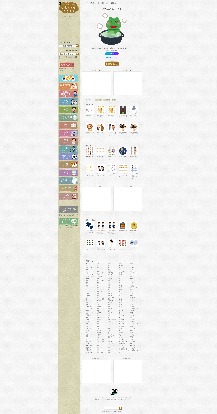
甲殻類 (87, 330)
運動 (109, 284)
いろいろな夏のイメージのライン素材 (123, 175)
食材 (98, 293)
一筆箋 (132, 349)
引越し (110, 306)
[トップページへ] (68, 13)
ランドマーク (123, 297)
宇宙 (98, 315)
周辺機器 (132, 310)
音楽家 (99, 334)
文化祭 (99, 323)
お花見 (99, 328)
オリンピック (89, 308)
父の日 (132, 336)
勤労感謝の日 (123, 349)
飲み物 (110, 274)
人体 (131, 282)
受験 (87, 284)
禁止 (131, 334)
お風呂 (110, 293)
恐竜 (120, 334)
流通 (120, 314)
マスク (99, 295)
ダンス (87, 310)
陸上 (131, 343)
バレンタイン (123, 315)
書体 (109, 351)
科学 (131, 284)
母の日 (132, 338)
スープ (110, 332)
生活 (113, 100)
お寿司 (110, 308)
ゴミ (98, 304)
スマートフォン (112, 276)
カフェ (132, 314)
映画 (120, 302)
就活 (120, 289)
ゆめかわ (132, 345)
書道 (109, 338)
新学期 (99, 332)
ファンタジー (134, 288)
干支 (131, 293)
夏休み (110, 299)
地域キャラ (89, 334)
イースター (111, 349)
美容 (98, 288)
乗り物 (110, 278)
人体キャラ (89, 328)
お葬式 (99, 312)
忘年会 (110, 334)
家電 (109, 271)
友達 (109, 280)
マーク (132, 273)
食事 (98, 278)
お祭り (132, 301)
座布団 (110, 302)
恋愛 (98, 284)
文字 (131, 271)
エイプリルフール (135, 351)
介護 (87, 297)
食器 (120, 301)
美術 (98, 286)
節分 (87, 339)
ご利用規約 (104, 402)
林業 (98, 336)
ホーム (86, 3)
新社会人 (88, 321)
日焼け (121, 338)
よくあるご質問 (105, 3)
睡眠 (120, 286)
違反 (120, 267)
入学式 (121, 332)
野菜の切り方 (89, 345)
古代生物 (121, 323)
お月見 (110, 347)
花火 (120, 330)
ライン (110, 323)
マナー (87, 278)
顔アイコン (100, 349)
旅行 (131, 269)
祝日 (87, 338)
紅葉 (87, 336)
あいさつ (121, 326)
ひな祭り (99, 347)
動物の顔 (88, 341)
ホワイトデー (112, 343)
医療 (98, 267)
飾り (98, 308)
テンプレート (100, 301)
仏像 (109, 330)
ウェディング (112, 297)
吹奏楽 (99, 317)
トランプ (88, 351)
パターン (121, 347)
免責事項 (120, 402)
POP (120, 308)
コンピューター (90, 276)
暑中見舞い (122, 343)
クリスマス (133, 299)
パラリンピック (101, 341)
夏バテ (99, 319)
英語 (109, 315)
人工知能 (99, 330)
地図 (120, 328)
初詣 (131, 330)
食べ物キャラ (134, 308)
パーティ (99, 276)
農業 (120, 306)
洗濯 (109, 321)
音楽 (98, 274)
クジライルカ (100, 339)
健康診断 (121, 319)
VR (120, 336)
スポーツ (99, 269)
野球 (87, 317)
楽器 (109, 304)
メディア (110, 301)
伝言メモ (88, 349)
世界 (120, 288)
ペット (87, 288)
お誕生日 (88, 315)
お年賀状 (88, 295)
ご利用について (94, 3)
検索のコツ (73, 68)
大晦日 (110, 341)
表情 (87, 286)
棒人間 (121, 310)
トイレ (110, 317)
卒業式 (87, 319)
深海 (87, 326)
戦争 (109, 288)
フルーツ (121, 293)
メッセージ (133, 302)
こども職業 (133, 328)
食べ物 (132, 267)
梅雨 (109, 310)
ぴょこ (87, 323)
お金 (98, 265)
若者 (120, 278)
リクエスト (89, 263)
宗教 (131, 304)
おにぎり (132, 341)
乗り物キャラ (123, 341)
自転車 (132, 306)
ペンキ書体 (89, 352)
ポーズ (132, 263)
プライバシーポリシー (112, 402)
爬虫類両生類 (112, 319)
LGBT (109, 339)
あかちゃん (100, 291)
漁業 (98, 326)
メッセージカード (124, 351)
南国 (98, 297)
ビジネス (107, 100)
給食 (131, 332)
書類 (120, 299)
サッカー (132, 315)
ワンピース (111, 345)
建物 (109, 269)
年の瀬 (87, 332)
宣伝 (109, 352)
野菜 (109, 282)
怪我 (87, 301)
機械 (120, 273)
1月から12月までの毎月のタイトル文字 (112, 158)
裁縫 (131, 326)
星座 (98, 345)
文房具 (87, 293)
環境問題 (132, 297)
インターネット (101, 280)
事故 (109, 267)
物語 (131, 295)
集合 (131, 312)
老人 (131, 276)
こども (99, 263)
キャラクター (123, 271)
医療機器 (110, 273)
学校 (131, 265)
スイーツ (121, 269)
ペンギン (121, 339)
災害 (98, 282)
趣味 (87, 269)
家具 (120, 276)
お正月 (121, 282)
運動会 (87, 314)
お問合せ (113, 3)
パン (120, 304)
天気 (98, 321)
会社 (87, 265)
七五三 (99, 351)
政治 (87, 302)
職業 (109, 263)
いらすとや (109, 411)
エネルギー (89, 306)
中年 (98, 302)
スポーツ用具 (100, 299)
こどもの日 (111, 336)
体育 (98, 310)
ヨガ (131, 339)
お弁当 (132, 321)
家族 (98, 271)
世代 (109, 328)
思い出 (110, 312)
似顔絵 (132, 286)
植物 (109, 291)
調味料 (110, 295)
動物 (131, 278)
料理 (87, 273)
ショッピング (89, 274)
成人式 (121, 345)
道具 (109, 265)
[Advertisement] (68, 28)
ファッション (89, 267)
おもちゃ (88, 271)
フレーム (132, 319)
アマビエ (132, 347)
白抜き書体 (100, 352)
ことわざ (99, 100)
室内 (109, 314)
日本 (120, 274)
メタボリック (89, 312)
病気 (120, 263)
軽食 (87, 282)
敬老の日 (88, 347)
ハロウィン (122, 321)
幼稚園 (99, 306)
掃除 (109, 286)
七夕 (98, 343)
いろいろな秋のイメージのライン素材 (101, 158)
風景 (98, 289)
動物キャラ (100, 273)
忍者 (98, 338)
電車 (87, 304)
